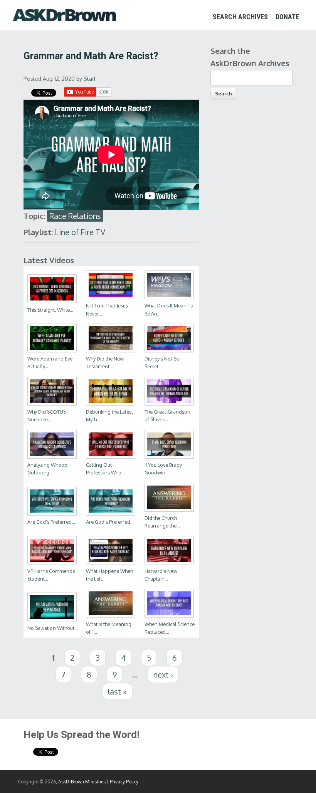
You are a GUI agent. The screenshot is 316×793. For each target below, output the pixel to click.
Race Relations (75, 216)
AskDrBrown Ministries (82, 782)
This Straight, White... (50, 310)
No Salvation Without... (52, 628)
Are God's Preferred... (51, 522)
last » (117, 691)
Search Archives (240, 17)
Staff (90, 78)
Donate (287, 17)
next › (163, 674)
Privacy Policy (124, 782)
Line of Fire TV (80, 232)
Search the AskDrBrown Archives (249, 57)
